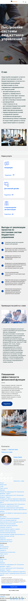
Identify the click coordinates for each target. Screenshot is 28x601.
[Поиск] (26, 2)
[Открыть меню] (2, 2)
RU (23, 1)
